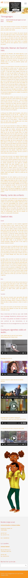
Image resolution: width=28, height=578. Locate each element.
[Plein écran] (25, 353)
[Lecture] (2, 353)
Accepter (16, 10)
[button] (14, 347)
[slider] (12, 374)
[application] (14, 347)
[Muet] (23, 353)
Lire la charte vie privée (16, 8)
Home (2, 20)
